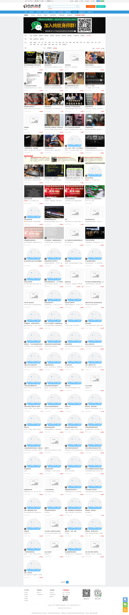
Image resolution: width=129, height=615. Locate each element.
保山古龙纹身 (48, 552)
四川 (96, 42)
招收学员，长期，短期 (70, 531)
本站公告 (33, 15)
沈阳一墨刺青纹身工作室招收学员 (73, 510)
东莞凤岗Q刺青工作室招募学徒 (32, 178)
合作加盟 (26, 600)
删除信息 (51, 596)
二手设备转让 (76, 35)
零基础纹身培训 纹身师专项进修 (53, 344)
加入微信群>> (70, 15)
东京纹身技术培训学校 (91, 489)
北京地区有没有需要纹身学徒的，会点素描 (96, 281)
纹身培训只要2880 (69, 302)
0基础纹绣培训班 (49, 468)
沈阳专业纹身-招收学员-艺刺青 (32, 406)
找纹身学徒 (68, 281)
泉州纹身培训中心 (49, 302)
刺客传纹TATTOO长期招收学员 (53, 85)
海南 (60, 42)
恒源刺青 (26, 531)
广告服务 (26, 596)
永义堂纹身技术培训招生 (30, 85)
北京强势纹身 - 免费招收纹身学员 (53, 240)
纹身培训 (74, 12)
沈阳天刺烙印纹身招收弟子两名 (93, 448)
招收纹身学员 (48, 65)
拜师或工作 (68, 406)
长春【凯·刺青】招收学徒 (91, 552)
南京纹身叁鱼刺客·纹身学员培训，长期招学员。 (36, 65)
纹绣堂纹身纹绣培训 (50, 427)
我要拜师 (42, 39)
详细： (26, 39)
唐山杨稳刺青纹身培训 (70, 552)
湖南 (77, 42)
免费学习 (47, 448)
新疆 (53, 44)
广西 (56, 42)
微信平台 (87, 1)
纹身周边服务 (61, 15)
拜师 (66, 219)
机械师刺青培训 (28, 489)
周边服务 (82, 35)
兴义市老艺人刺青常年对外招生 (53, 531)
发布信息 (92, 6)
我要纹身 (68, 12)
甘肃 (56, 44)
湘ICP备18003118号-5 (75, 605)
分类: (26, 35)
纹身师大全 (90, 12)
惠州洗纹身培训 (89, 178)
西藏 (34, 44)
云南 (99, 42)
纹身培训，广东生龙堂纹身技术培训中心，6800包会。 (38, 344)
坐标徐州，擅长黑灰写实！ (92, 531)
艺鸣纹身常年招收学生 (50, 510)
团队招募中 (68, 468)
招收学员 (26, 427)
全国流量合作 (48, 106)
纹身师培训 (35, 39)
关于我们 (26, 592)
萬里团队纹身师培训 (29, 106)
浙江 (46, 42)
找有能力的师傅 (28, 281)
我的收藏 (76, 1)
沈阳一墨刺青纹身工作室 (30, 510)
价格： (26, 48)
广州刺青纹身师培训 (29, 552)
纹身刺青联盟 (68, 344)
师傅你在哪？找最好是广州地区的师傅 (54, 127)
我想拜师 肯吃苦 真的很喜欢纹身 (93, 302)
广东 (53, 42)
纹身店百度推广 (53, 15)
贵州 (31, 44)
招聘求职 (31, 12)
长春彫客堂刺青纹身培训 (91, 427)
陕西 (49, 44)
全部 (31, 35)
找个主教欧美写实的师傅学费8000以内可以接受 (77, 240)
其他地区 (64, 44)
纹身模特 (52, 35)
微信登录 (102, 1)
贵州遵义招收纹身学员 (91, 148)
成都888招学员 (89, 106)
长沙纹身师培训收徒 (90, 261)
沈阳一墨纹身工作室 (90, 365)
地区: (26, 42)
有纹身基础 (68, 65)
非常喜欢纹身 (68, 365)
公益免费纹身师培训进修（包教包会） (34, 448)
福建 (70, 42)
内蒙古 (45, 44)
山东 (39, 42)
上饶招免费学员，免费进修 (31, 148)
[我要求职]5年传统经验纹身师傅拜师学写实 (94, 157)
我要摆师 (26, 127)
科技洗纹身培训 (28, 219)
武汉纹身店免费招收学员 (30, 385)
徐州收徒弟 (68, 261)
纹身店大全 (82, 12)
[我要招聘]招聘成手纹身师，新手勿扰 (41, 157)
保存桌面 (71, 1)
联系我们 (26, 594)
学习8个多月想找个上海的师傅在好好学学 (55, 323)
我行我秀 (38, 12)
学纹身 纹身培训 (89, 65)
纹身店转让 (46, 12)
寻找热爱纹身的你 (49, 148)
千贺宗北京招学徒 (89, 240)
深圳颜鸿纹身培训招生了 (71, 489)
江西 (81, 42)
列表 (103, 48)
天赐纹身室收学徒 (49, 365)
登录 (94, 1)
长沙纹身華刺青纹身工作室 (72, 85)
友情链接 (26, 598)
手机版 (82, 1)
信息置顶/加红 (53, 594)
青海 (74, 42)
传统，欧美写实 (28, 572)
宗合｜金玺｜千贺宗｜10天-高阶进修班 (75, 148)
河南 (63, 42)
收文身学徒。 (88, 323)
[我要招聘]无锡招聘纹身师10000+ (64, 157)
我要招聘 (41, 35)
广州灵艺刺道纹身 (49, 489)
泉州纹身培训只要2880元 (51, 261)
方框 (99, 48)
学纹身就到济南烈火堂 (50, 219)
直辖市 (34, 42)
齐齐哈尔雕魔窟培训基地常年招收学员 (95, 468)
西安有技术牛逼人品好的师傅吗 (93, 198)
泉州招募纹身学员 (89, 219)
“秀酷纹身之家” (59, 605)
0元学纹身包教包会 (70, 198)
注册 (91, 1)
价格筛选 (49, 48)
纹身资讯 (45, 15)
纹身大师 (39, 15)
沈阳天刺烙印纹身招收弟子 (72, 448)
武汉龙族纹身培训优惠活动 (51, 385)
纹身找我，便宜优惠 (90, 510)
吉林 (92, 42)
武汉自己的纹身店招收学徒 (51, 406)
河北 (38, 44)
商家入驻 (102, 6)
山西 (41, 44)
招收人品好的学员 (89, 344)
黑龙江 (88, 42)
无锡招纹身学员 (89, 127)
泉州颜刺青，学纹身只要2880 (31, 323)
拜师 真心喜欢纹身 (29, 302)
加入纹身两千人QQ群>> (80, 15)
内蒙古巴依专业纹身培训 (30, 365)
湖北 (67, 42)
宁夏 (60, 44)
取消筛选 (55, 48)
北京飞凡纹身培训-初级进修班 (72, 127)
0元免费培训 (48, 198)
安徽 (49, 42)
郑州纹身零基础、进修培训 (51, 178)
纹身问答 (61, 12)
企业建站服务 (40, 594)
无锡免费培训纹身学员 (30, 240)
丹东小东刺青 (88, 385)
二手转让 (54, 12)
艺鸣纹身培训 (27, 468)
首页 (26, 12)
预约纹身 (64, 35)
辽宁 (84, 42)
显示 (94, 48)
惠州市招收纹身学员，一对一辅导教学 (54, 281)
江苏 (42, 42)
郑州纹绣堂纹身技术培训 (71, 427)
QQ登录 (98, 1)
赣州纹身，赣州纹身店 (91, 406)
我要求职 (46, 35)
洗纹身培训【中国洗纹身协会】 (73, 106)
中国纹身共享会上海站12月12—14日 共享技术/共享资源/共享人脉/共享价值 (84, 178)
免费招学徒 (68, 385)
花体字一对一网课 (89, 85)
